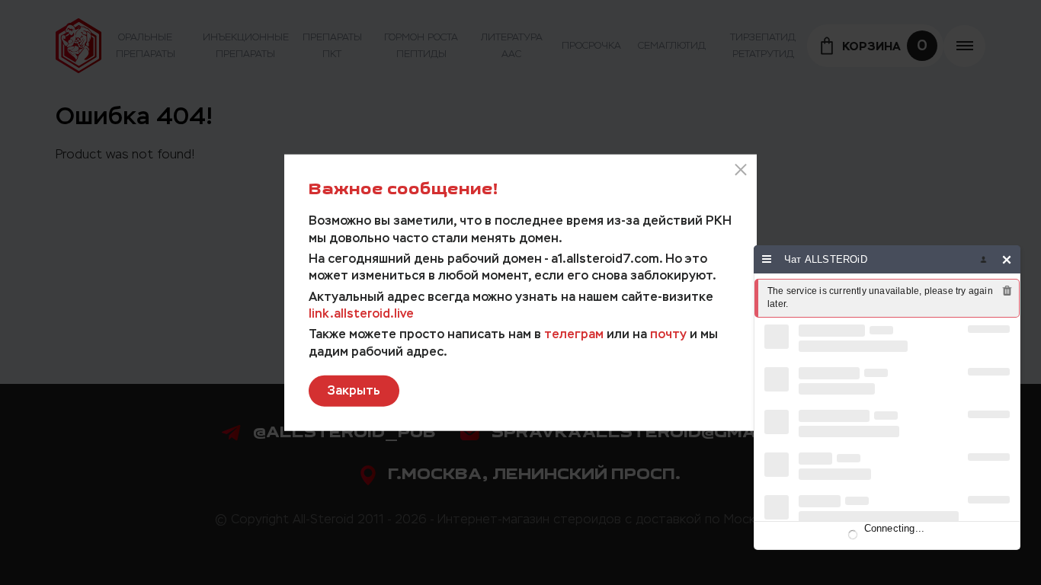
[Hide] (1007, 259)
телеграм (574, 334)
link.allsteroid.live (361, 313)
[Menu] (767, 259)
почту (668, 334)
